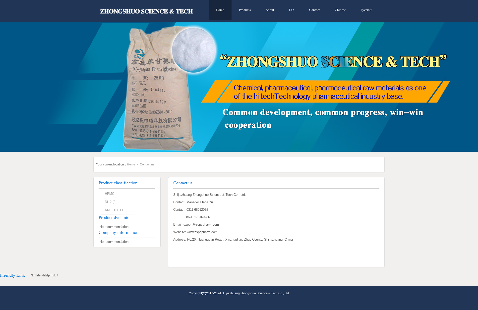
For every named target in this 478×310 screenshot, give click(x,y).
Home (220, 10)
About (270, 10)
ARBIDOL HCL (115, 210)
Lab (291, 10)
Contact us (147, 164)
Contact (314, 10)
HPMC (109, 194)
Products (245, 10)
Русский (366, 10)
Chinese (340, 10)
